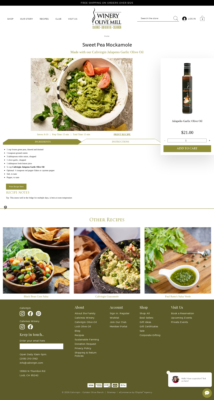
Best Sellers (146, 317)
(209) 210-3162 (29, 358)
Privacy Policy (83, 348)
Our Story (26, 19)
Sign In (114, 313)
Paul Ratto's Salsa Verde (178, 296)
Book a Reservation (182, 313)
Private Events (179, 322)
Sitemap (111, 392)
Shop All (145, 313)
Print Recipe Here (16, 187)
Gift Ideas (145, 322)
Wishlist (114, 317)
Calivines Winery (84, 317)
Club (58, 19)
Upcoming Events (181, 317)
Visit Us (72, 19)
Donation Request (85, 343)
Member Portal (118, 326)
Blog (77, 330)
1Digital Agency (143, 392)
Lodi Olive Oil (83, 326)
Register (125, 313)
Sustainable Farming (87, 339)
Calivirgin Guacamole (107, 296)
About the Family (85, 313)
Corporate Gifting (150, 335)
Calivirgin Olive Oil (86, 322)
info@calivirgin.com (31, 362)
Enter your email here (32, 340)
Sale (142, 330)
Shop (10, 19)
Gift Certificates (149, 326)
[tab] (42, 141)
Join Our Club (118, 322)
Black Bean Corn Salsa (36, 296)
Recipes (44, 19)
